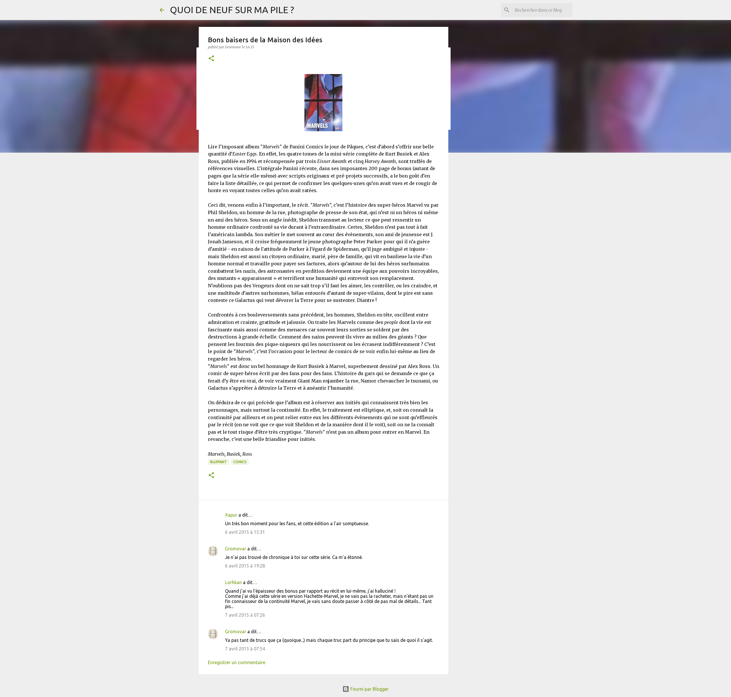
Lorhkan (233, 582)
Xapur (231, 514)
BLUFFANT (218, 462)
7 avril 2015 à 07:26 (245, 615)
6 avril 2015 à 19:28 (245, 565)
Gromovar (235, 548)
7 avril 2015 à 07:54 (245, 648)
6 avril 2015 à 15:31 (245, 532)
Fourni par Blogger (369, 689)
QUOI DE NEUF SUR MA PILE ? (232, 10)
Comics (239, 462)
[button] (211, 59)
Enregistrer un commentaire (236, 662)
